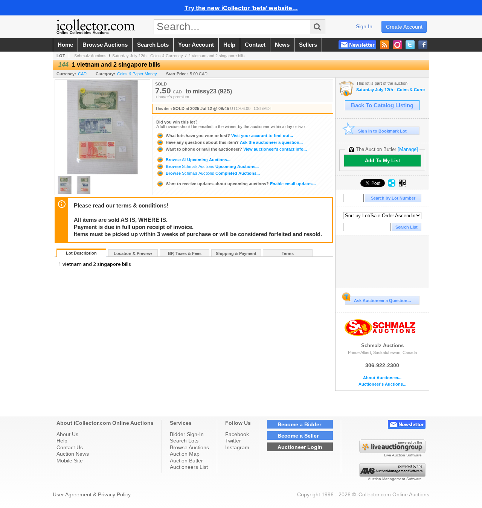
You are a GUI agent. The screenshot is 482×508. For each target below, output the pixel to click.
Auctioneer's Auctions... (382, 384)
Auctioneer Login (300, 447)
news (282, 45)
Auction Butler (186, 461)
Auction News (72, 454)
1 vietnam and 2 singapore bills (217, 55)
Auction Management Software (395, 479)
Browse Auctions (189, 447)
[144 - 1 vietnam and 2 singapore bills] (64, 192)
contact (255, 45)
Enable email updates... (241, 184)
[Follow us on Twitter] (410, 44)
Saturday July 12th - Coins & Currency (147, 55)
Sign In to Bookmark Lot (382, 131)
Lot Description (81, 253)
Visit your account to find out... (229, 135)
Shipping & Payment (236, 253)
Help (61, 441)
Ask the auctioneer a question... (234, 142)
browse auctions (105, 45)
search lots (153, 45)
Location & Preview (133, 253)
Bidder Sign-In (187, 434)
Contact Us (69, 447)
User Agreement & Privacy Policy (92, 494)
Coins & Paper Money (137, 74)
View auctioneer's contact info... (236, 149)
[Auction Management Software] (392, 475)
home (65, 45)
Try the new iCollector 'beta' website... (241, 8)
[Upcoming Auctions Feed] (384, 44)
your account (196, 45)
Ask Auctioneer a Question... (382, 300)
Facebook (237, 434)
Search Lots (184, 441)
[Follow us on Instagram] (397, 44)
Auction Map (185, 454)
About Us (67, 434)
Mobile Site (69, 461)
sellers (308, 45)
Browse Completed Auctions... (212, 173)
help (229, 45)
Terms (288, 253)
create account (404, 27)
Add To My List (382, 160)
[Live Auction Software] (392, 451)
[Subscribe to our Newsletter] (357, 44)
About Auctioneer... (382, 378)
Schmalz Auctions (90, 55)
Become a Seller (298, 436)
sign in (364, 26)
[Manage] (407, 149)
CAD (82, 74)
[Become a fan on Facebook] (422, 44)
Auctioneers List (189, 467)
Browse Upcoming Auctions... (197, 159)
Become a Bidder (299, 424)
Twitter (233, 441)
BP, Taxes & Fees (184, 253)
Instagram (237, 447)
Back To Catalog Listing (382, 105)
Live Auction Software (403, 455)
